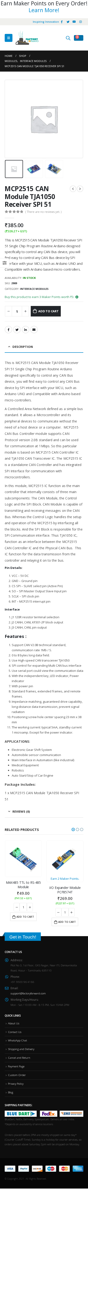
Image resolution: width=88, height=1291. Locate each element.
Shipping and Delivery (21, 1049)
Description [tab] (22, 347)
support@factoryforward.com (28, 993)
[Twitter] (68, 22)
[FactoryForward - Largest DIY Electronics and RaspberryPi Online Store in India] (27, 38)
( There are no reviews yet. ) (43, 212)
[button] (73, 829)
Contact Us (14, 1032)
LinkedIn (25, 329)
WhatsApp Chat (17, 1040)
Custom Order (17, 1075)
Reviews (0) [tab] (21, 811)
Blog (10, 1092)
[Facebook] (62, 22)
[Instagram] (80, 22)
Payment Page (16, 1066)
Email (34, 329)
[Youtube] (74, 22)
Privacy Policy (15, 1083)
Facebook (8, 329)
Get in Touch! (22, 937)
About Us (13, 1023)
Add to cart (48, 311)
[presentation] (10, 118)
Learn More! (44, 10)
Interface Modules (34, 289)
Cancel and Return (19, 1057)
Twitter (17, 329)
